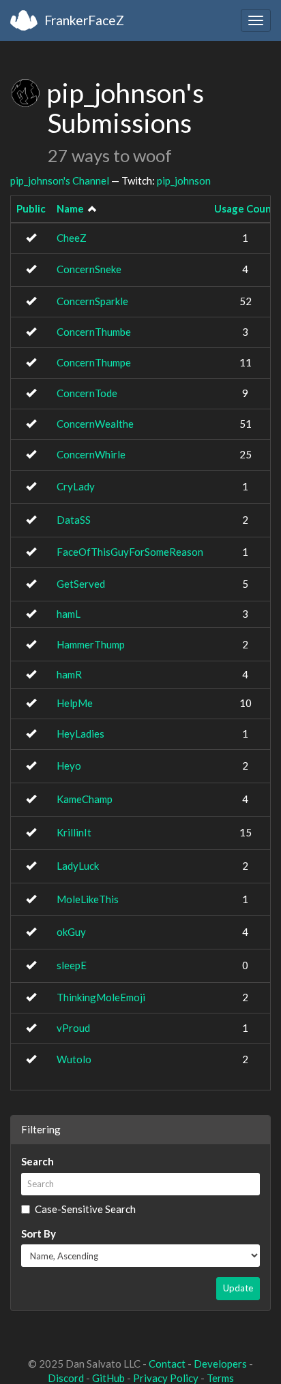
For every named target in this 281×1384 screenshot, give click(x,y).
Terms (220, 1378)
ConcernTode (87, 393)
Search (37, 1161)
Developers (220, 1363)
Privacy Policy (165, 1378)
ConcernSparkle (92, 301)
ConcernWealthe (95, 424)
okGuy (71, 932)
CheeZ (72, 238)
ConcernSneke (89, 269)
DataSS (74, 520)
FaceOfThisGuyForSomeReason (130, 552)
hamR (69, 674)
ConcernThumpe (94, 362)
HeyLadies (80, 733)
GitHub (108, 1378)
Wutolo (74, 1059)
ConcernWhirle (91, 454)
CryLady (76, 486)
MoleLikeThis (88, 899)
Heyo (69, 765)
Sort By (38, 1233)
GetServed (81, 584)
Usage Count (245, 208)
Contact (167, 1363)
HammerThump (91, 644)
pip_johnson (184, 180)
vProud (73, 1028)
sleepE (72, 965)
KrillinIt (74, 832)
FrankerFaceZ (84, 20)
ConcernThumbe (94, 332)
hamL (68, 614)
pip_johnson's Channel (59, 180)
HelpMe (75, 703)
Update (238, 1288)
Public (31, 208)
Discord (66, 1378)
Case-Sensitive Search (85, 1209)
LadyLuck (78, 866)
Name (70, 208)
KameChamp (85, 799)
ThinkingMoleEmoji (101, 997)
